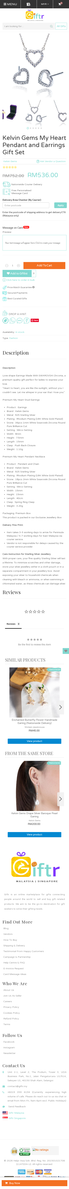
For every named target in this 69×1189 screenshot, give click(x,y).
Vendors (8, 934)
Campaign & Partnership (17, 957)
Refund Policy (11, 1018)
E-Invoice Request (13, 968)
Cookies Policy (11, 1013)
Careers (7, 1001)
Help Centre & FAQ (14, 962)
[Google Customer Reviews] (45, 1152)
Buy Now (14, 1183)
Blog (6, 928)
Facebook (8, 1041)
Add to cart (44, 265)
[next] (60, 707)
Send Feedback (17, 1106)
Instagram (9, 1047)
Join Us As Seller (12, 995)
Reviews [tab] (11, 623)
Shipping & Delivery (14, 945)
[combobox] (29, 26)
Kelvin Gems (10, 161)
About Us (8, 990)
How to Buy (10, 939)
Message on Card (15, 227)
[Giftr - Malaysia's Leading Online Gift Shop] (34, 15)
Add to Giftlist (18, 273)
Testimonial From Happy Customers (23, 951)
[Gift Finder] (28, 4)
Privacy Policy (11, 1007)
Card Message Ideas (14, 974)
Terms (6, 1024)
